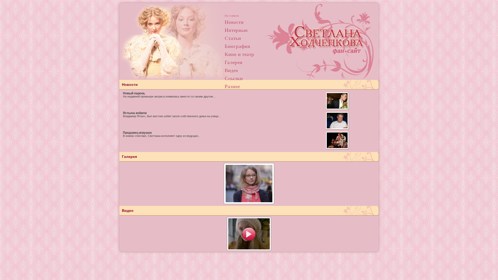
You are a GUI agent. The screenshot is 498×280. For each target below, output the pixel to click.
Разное (232, 86)
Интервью (236, 29)
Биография (237, 46)
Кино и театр (239, 54)
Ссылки (234, 78)
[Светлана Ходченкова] (327, 43)
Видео (231, 70)
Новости (234, 21)
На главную (232, 15)
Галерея (233, 62)
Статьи (233, 37)
